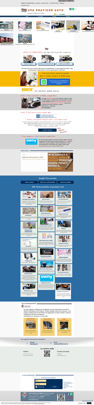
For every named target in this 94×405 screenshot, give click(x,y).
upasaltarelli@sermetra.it (61, 355)
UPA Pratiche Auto (46, 10)
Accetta (89, 403)
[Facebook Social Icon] (71, 9)
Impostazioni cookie (82, 403)
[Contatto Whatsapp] (73, 9)
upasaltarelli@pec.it (46, 395)
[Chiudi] (92, 403)
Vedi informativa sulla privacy (40, 403)
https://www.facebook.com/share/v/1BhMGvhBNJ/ (51, 145)
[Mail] (50, 343)
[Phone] (27, 343)
